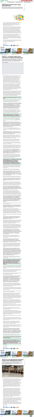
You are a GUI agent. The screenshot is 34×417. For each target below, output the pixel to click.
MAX (31, 0)
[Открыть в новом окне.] (4, 45)
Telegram (26, 0)
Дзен (29, 0)
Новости (3, 3)
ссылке (19, 40)
